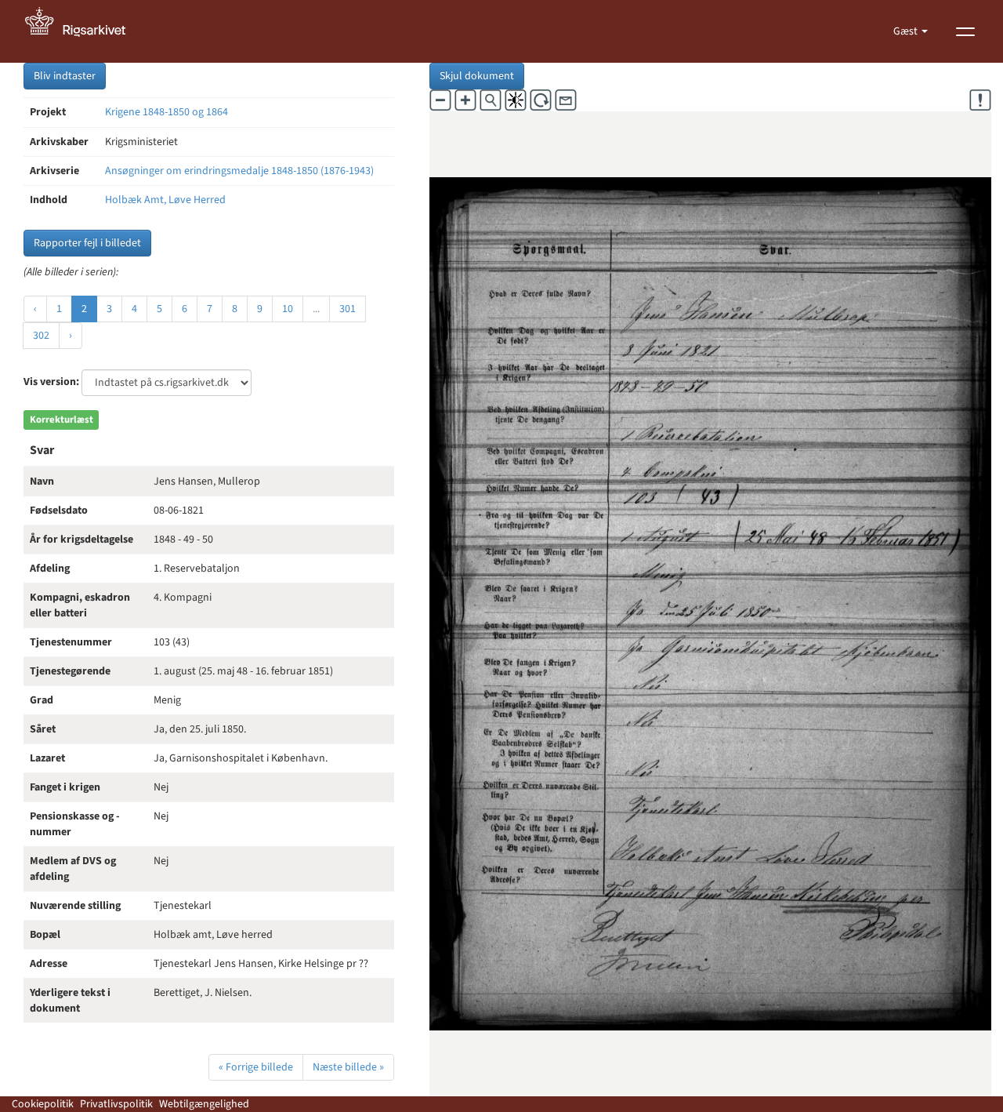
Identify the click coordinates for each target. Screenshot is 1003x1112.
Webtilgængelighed (204, 1104)
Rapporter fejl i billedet (87, 243)
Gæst (906, 31)
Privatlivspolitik (116, 1104)
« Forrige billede (256, 1067)
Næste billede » (348, 1067)
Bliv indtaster (65, 76)
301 (347, 309)
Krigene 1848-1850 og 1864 (166, 112)
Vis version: (51, 382)
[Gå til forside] (84, 31)
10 (287, 309)
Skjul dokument (477, 76)
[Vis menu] (965, 31)
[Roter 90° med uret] (541, 100)
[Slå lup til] (491, 100)
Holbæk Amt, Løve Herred (165, 200)
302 (41, 335)
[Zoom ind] (465, 100)
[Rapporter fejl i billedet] (980, 100)
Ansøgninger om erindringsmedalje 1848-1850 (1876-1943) (239, 171)
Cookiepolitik (43, 1104)
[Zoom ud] (440, 100)
